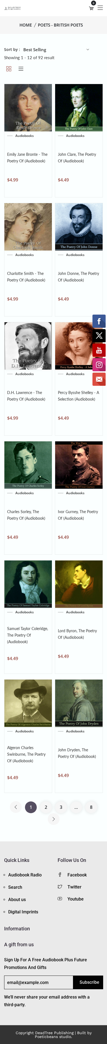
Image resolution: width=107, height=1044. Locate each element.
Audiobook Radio (25, 875)
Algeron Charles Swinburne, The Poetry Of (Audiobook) (26, 754)
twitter (74, 887)
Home (25, 25)
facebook (77, 875)
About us (17, 899)
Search (15, 887)
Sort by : (12, 49)
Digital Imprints (23, 911)
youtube (75, 899)
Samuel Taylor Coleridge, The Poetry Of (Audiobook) (27, 635)
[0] (91, 8)
